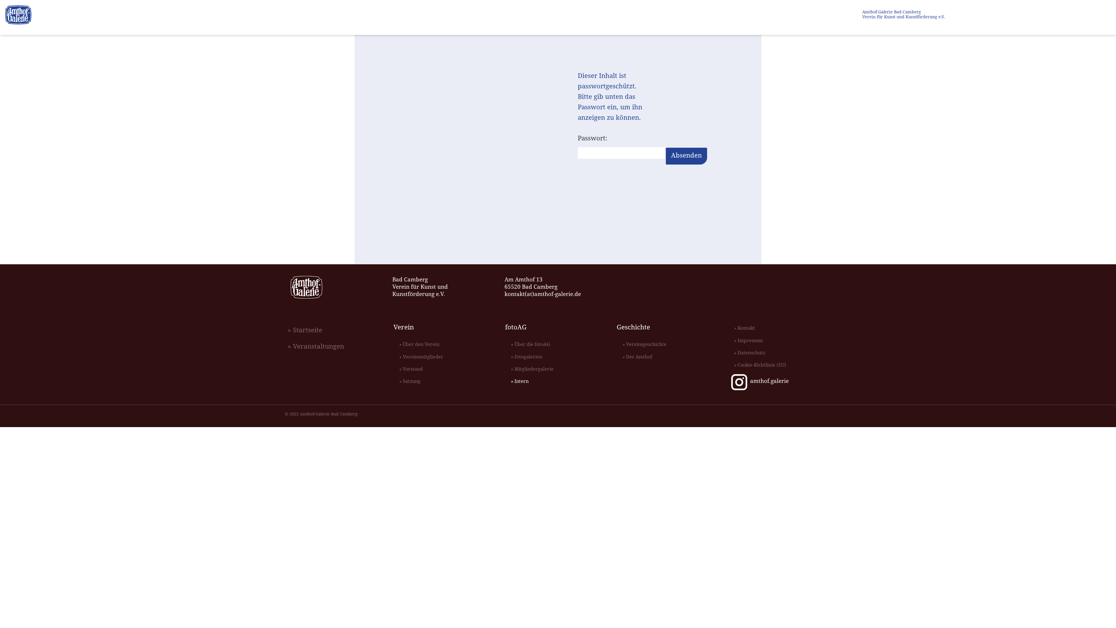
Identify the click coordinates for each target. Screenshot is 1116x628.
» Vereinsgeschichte (644, 344)
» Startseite (305, 329)
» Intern (520, 381)
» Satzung (410, 381)
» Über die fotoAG (530, 344)
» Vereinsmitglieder (421, 357)
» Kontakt (744, 328)
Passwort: (592, 138)
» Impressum (748, 340)
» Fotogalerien (526, 357)
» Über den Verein (419, 344)
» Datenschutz (749, 352)
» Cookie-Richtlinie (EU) (760, 365)
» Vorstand (411, 369)
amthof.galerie (769, 381)
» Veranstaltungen (316, 346)
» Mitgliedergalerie (532, 369)
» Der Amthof (637, 357)
